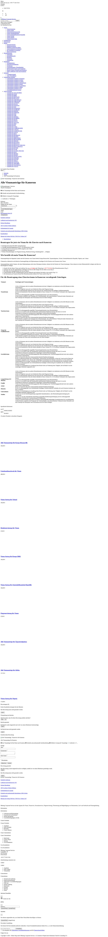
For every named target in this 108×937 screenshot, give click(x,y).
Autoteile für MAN (12, 133)
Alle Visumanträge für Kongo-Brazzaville (14, 443)
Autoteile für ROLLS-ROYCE (15, 146)
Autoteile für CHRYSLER (13, 101)
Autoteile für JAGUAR (13, 122)
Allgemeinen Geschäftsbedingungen (21, 930)
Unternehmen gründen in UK (14, 88)
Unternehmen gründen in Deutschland (16, 83)
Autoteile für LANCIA (13, 129)
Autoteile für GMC (12, 115)
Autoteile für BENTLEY (13, 97)
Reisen (5, 43)
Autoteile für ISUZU (12, 119)
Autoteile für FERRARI (13, 112)
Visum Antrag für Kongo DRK (11, 556)
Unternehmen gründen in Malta (15, 87)
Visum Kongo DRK (12, 39)
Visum (5, 27)
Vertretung (9, 58)
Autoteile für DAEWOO (13, 105)
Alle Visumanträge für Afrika (10, 670)
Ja (5, 719)
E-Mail (33, 268)
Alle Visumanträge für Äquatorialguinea (14, 642)
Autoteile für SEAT (12, 152)
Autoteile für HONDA (12, 116)
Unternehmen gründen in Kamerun (15, 78)
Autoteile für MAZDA (12, 136)
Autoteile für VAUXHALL (14, 165)
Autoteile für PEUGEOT (13, 142)
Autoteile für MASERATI (13, 135)
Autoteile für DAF (11, 107)
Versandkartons (11, 63)
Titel (2, 747)
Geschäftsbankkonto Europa (14, 90)
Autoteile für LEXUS (12, 132)
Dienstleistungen (8, 53)
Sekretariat (9, 54)
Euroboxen (9, 66)
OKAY (17, 20)
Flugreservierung (11, 44)
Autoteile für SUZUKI (12, 159)
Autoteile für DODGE (12, 111)
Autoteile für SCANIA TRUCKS (15, 150)
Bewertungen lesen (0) (6, 213)
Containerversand (11, 74)
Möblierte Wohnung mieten (14, 47)
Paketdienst (6, 61)
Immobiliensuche (11, 56)
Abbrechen (3, 763)
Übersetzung (7, 41)
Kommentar (4, 750)
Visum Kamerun (11, 29)
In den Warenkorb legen (6, 209)
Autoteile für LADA (12, 126)
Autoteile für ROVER (12, 148)
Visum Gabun (10, 30)
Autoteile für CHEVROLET (14, 100)
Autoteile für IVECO (12, 121)
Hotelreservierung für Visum (10, 528)
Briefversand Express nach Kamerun (16, 68)
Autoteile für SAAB (12, 149)
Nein (2, 719)
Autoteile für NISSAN (12, 141)
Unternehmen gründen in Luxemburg (16, 85)
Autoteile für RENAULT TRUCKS (16, 145)
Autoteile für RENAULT (13, 143)
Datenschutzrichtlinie (39, 930)
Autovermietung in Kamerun (14, 49)
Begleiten (9, 57)
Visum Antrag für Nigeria (9, 698)
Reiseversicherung (11, 51)
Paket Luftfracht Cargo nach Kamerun (16, 71)
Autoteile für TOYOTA (13, 162)
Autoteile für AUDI (12, 94)
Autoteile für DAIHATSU (13, 108)
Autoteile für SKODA (12, 153)
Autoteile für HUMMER (13, 118)
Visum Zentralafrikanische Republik (16, 34)
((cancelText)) (4, 908)
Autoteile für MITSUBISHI (14, 139)
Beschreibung (7, 239)
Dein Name (4, 755)
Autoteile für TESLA (12, 160)
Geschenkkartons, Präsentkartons (15, 67)
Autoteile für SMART (12, 155)
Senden (9, 763)
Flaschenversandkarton (12, 64)
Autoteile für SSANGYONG (14, 156)
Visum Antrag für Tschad (9, 499)
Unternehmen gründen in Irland (15, 84)
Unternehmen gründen (9, 77)
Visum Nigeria (10, 37)
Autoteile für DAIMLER (13, 109)
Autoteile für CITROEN (13, 102)
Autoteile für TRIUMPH (13, 163)
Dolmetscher (10, 60)
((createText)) (12, 908)
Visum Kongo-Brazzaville (13, 32)
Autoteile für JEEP (11, 124)
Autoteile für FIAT (11, 114)
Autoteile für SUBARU (13, 158)
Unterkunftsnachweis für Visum (11, 471)
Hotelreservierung (11, 46)
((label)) (3, 906)
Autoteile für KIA (11, 125)
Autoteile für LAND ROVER (14, 131)
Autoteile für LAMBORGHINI (15, 128)
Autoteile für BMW (12, 95)
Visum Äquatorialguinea (13, 33)
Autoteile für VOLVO (12, 166)
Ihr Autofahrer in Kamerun (13, 50)
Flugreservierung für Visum (10, 613)
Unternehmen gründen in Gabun (15, 80)
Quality (2, 745)
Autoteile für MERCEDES (13, 138)
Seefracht (6, 73)
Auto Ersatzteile (8, 91)
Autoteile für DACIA (12, 104)
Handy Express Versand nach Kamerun (17, 70)
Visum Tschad (10, 36)
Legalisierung (7, 40)
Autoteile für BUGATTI (13, 98)
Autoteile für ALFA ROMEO (14, 92)
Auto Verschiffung (11, 75)
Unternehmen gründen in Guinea (15, 81)
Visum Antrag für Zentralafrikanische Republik (16, 585)
